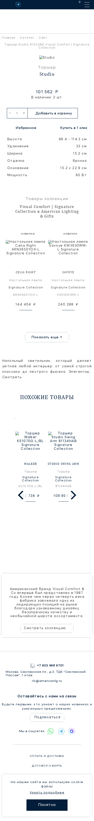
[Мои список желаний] (63, 4)
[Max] (71, 731)
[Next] (72, 495)
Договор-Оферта (47, 766)
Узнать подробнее (47, 792)
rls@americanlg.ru (47, 681)
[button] (4, 57)
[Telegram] (18, 4)
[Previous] (21, 495)
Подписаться (47, 717)
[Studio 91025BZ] (47, 57)
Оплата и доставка (47, 756)
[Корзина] (75, 4)
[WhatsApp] (50, 731)
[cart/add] (31, 315)
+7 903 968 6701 (50, 665)
